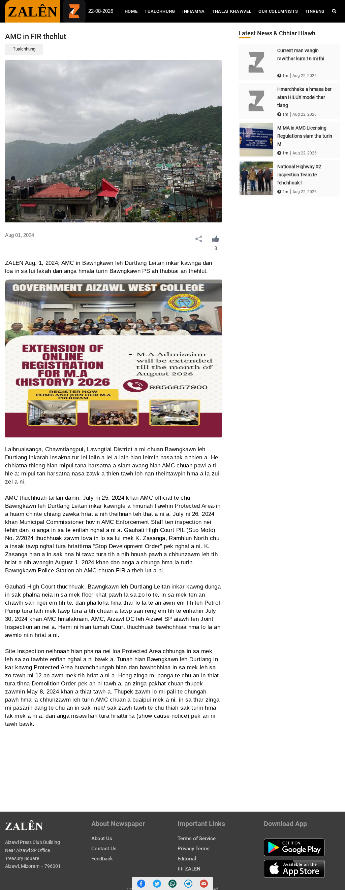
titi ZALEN (189, 869)
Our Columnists (278, 11)
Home (133, 11)
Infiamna (193, 11)
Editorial (187, 859)
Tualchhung (160, 11)
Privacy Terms (194, 849)
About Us (101, 838)
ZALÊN (33, 12)
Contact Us (104, 849)
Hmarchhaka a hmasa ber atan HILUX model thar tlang (304, 97)
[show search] (334, 11)
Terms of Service (197, 838)
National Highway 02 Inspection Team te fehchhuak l (299, 174)
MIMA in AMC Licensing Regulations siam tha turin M (304, 136)
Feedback (102, 859)
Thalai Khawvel (231, 11)
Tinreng (315, 11)
